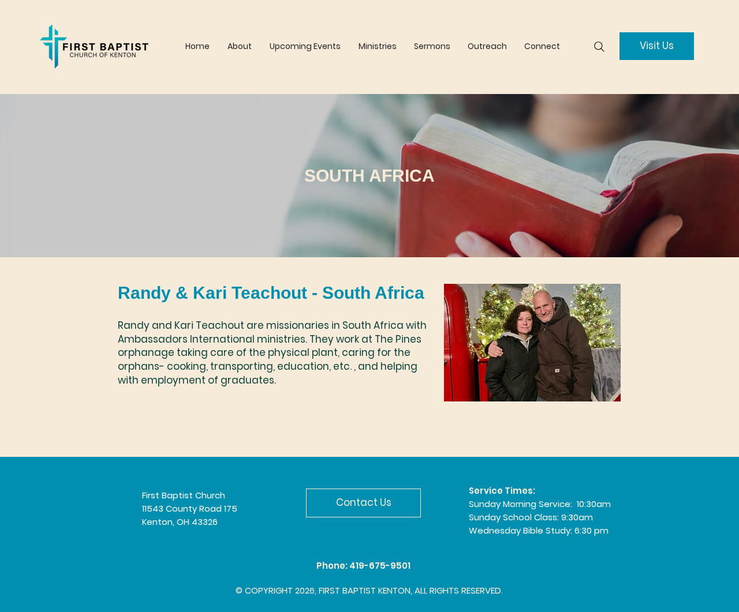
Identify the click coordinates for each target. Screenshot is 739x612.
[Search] (599, 47)
